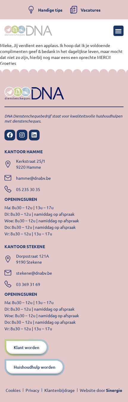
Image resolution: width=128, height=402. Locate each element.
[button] (118, 31)
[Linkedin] (34, 135)
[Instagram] (22, 135)
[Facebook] (9, 135)
